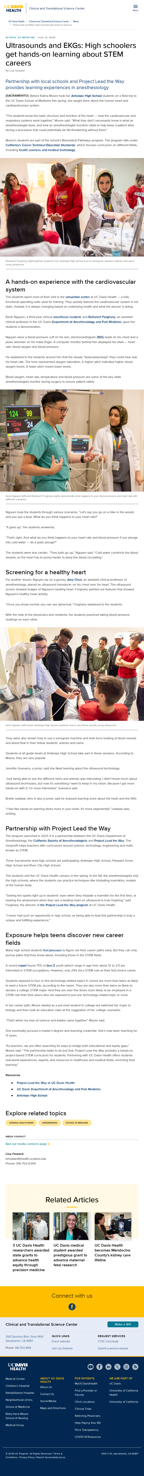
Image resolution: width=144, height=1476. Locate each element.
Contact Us (47, 1394)
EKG (100, 337)
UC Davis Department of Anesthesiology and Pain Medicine (59, 1089)
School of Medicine (20, 37)
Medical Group (15, 1425)
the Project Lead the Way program (64, 905)
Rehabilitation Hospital (20, 1393)
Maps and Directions (53, 1408)
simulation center (78, 297)
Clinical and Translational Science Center (49, 21)
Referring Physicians (87, 1416)
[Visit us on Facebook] (98, 1367)
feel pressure (52, 950)
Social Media (48, 1401)
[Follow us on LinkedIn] (107, 1367)
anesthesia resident (67, 317)
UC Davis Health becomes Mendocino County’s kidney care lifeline (112, 1252)
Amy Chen (74, 579)
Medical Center (15, 1379)
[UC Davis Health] (18, 1366)
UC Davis (115, 1383)
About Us (46, 1387)
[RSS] (133, 1367)
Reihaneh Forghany (101, 317)
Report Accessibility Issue (51, 1457)
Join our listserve (62, 1348)
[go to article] (31, 1226)
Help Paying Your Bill (88, 1423)
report (22, 965)
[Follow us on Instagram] (124, 1367)
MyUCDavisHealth (86, 1383)
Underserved (49, 1122)
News (76, 21)
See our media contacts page (26, 1144)
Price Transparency (87, 1430)
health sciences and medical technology (47, 150)
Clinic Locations (85, 1402)
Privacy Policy (27, 1457)
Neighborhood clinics (19, 1400)
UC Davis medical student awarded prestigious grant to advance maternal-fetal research (70, 1255)
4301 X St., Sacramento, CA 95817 (119, 1453)
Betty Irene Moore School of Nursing (17, 1416)
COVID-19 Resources (88, 1437)
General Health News (21, 1122)
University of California (123, 1402)
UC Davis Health (16, 21)
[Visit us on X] (116, 1367)
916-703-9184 (23, 1348)
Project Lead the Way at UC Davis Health (46, 1083)
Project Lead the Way (109, 840)
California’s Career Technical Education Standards (40, 145)
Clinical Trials (83, 1409)
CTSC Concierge (108, 1341)
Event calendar (61, 1341)
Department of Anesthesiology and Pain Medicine (87, 322)
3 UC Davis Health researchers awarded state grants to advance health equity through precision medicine (31, 1257)
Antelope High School (86, 95)
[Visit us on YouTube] (90, 1367)
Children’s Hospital (17, 1386)
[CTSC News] (72, 1306)
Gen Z (51, 965)
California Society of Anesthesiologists (60, 840)
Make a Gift (123, 1324)
